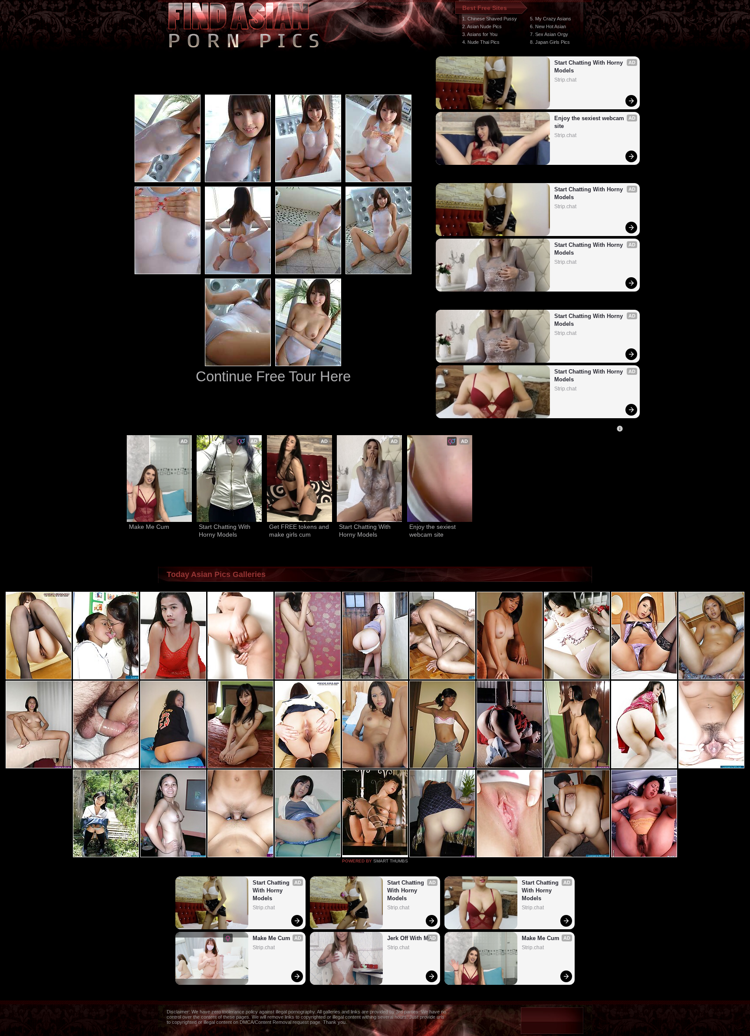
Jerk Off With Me (409, 938)
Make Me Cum (149, 526)
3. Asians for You (479, 34)
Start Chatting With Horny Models (589, 66)
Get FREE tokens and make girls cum (299, 530)
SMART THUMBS (390, 861)
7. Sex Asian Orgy (549, 34)
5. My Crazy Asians (550, 18)
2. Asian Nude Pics (482, 26)
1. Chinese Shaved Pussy (489, 18)
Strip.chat (565, 80)
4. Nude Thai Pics (481, 42)
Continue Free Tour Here (273, 376)
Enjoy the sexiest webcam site (590, 122)
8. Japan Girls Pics (550, 42)
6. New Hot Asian (548, 26)
